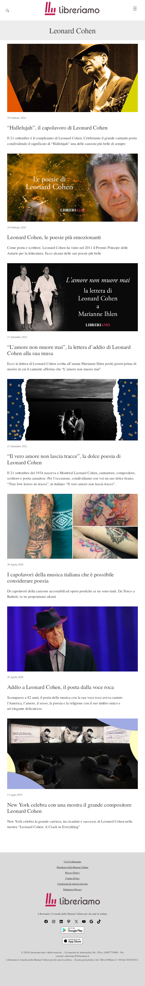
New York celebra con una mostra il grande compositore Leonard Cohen (69, 807)
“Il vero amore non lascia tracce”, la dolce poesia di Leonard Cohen (64, 459)
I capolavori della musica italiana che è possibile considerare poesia (60, 577)
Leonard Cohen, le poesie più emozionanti (54, 237)
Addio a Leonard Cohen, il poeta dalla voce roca (60, 687)
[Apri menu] (135, 8)
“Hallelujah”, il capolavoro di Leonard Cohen (57, 127)
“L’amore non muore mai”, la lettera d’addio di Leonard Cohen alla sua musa (69, 350)
